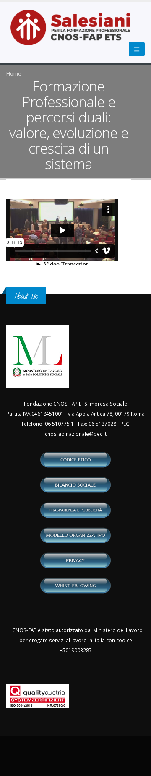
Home (13, 73)
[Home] (75, 32)
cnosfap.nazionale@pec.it (76, 433)
